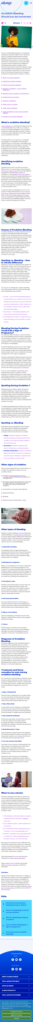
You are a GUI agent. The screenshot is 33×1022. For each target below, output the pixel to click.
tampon (25, 818)
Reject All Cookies (16, 1015)
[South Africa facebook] (12, 969)
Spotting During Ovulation (11, 97)
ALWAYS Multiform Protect (20, 195)
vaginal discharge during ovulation (14, 476)
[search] (27, 3)
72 (5, 23)
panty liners (5, 193)
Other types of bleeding (10, 108)
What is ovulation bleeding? (11, 78)
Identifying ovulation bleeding (12, 81)
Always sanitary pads (10, 171)
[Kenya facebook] (12, 959)
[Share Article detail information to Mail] (30, 23)
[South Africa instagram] (20, 969)
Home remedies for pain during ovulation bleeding (15, 112)
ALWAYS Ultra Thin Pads (20, 174)
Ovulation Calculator (12, 865)
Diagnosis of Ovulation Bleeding (13, 116)
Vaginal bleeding (6, 126)
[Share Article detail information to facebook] (22, 23)
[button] (16, 976)
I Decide (16, 1018)
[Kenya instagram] (20, 959)
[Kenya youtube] (16, 959)
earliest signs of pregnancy (20, 367)
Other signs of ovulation (10, 104)
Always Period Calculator (17, 858)
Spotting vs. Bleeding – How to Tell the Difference (14, 89)
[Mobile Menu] (31, 2)
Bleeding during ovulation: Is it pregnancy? (16, 93)
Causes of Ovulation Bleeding (12, 85)
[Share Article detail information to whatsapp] (27, 23)
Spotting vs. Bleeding (9, 101)
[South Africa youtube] (16, 969)
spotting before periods (20, 535)
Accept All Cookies (16, 1011)
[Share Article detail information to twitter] (24, 23)
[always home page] (6, 3)
